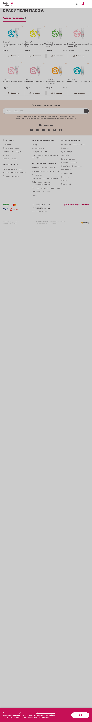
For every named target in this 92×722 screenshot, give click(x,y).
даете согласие (29, 715)
